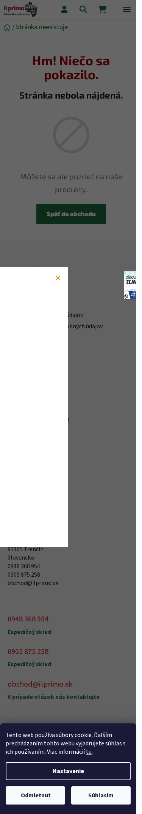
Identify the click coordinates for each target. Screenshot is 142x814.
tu (89, 752)
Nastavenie (68, 771)
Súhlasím (101, 795)
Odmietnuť (35, 795)
